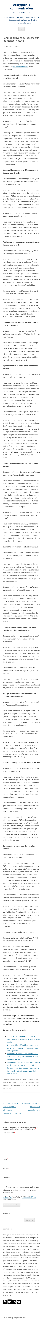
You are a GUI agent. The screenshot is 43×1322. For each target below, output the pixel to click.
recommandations (20, 66)
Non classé (29, 1080)
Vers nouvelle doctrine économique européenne (31, 1106)
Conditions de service (29, 1198)
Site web (6, 1178)
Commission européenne (26, 1082)
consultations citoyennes (30, 1085)
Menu (21, 29)
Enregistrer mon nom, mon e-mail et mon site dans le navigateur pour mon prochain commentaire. (21, 1190)
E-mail (6, 1168)
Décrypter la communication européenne (21, 8)
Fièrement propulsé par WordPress (14, 1318)
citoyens (13, 1082)
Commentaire (9, 1132)
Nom (5, 1159)
